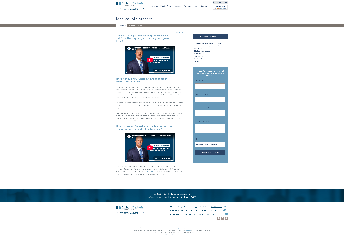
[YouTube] (226, 218)
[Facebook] (218, 218)
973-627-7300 (149, 171)
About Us (154, 6)
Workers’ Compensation (203, 59)
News (196, 6)
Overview (122, 26)
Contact (204, 6)
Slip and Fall (199, 56)
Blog (140, 26)
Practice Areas (165, 6)
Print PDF (180, 32)
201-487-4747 (216, 210)
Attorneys (177, 6)
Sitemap (167, 235)
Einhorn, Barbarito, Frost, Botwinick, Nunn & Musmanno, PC (164, 228)
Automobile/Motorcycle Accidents (207, 46)
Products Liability (200, 54)
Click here (188, 230)
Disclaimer (175, 235)
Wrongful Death (200, 61)
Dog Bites (198, 48)
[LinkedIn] (222, 218)
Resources (187, 6)
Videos (132, 26)
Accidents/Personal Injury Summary (207, 43)
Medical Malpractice (202, 51)
